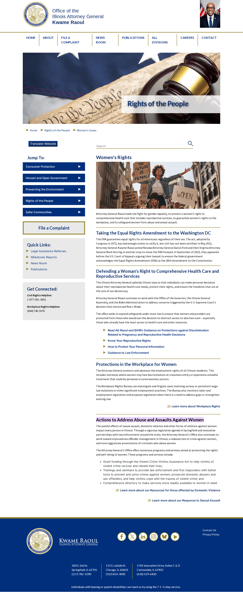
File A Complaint (70, 40)
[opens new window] (121, 541)
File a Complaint (54, 228)
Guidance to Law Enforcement (128, 352)
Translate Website (43, 144)
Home (30, 38)
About (48, 38)
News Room (100, 40)
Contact (209, 38)
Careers (187, 38)
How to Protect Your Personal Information (136, 346)
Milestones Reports (44, 257)
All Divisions (160, 40)
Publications (133, 38)
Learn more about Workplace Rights (196, 406)
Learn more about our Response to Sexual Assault (186, 500)
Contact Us (209, 530)
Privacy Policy (211, 534)
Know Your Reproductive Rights (129, 340)
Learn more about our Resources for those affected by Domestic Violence (170, 490)
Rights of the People (57, 130)
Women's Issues (86, 130)
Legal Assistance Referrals (48, 251)
